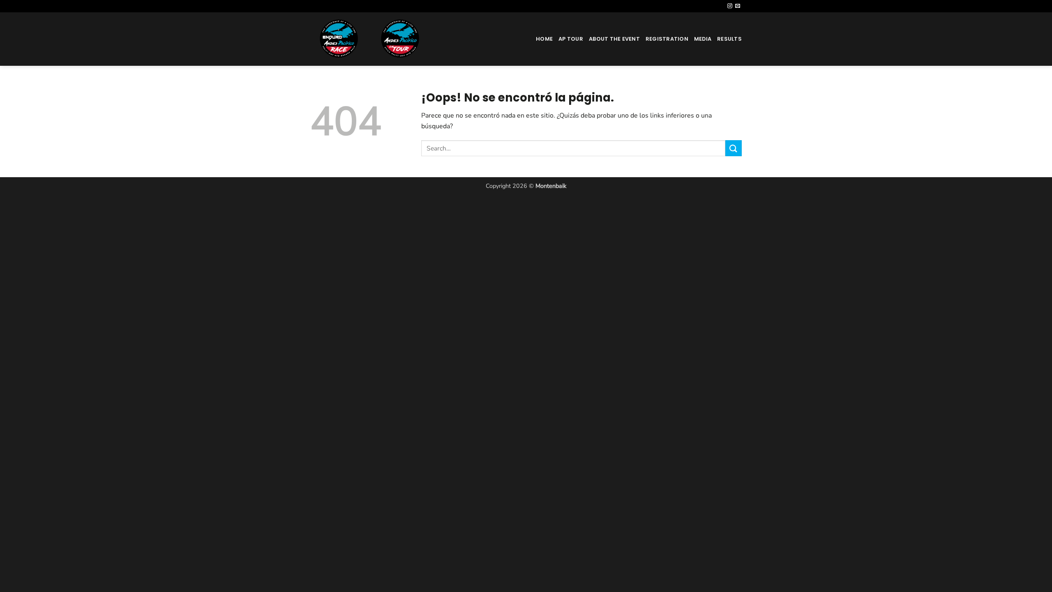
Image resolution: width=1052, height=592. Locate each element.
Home (544, 38)
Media (702, 38)
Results (729, 38)
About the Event (614, 38)
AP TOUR (570, 38)
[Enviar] (733, 148)
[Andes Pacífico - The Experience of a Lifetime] (384, 39)
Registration (667, 38)
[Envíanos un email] (737, 6)
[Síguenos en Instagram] (729, 6)
